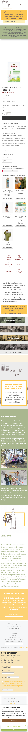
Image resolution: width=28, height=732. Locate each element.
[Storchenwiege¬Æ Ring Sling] (7, 235)
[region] (14, 718)
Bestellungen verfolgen (8, 265)
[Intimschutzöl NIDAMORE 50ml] (7, 207)
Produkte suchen (8, 258)
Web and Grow (24, 647)
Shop (3, 92)
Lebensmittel (13, 12)
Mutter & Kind (9, 14)
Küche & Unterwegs (10, 18)
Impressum (14, 633)
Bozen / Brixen (14, 703)
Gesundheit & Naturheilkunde (14, 16)
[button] (7, 161)
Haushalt (23, 12)
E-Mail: (4, 677)
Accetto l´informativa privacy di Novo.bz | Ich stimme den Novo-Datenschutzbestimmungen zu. (13, 683)
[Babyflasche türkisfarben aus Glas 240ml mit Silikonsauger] (7, 183)
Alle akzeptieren (14, 720)
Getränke (20, 18)
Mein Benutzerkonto (19, 258)
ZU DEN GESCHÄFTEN (14, 615)
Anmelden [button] (13, 730)
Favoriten (19, 264)
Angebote (5, 12)
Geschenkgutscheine (19, 271)
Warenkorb (9, 271)
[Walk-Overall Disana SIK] (20, 183)
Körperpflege (19, 14)
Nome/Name (6, 667)
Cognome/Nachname (9, 671)
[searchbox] (14, 21)
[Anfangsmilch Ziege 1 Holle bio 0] (14, 72)
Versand (4, 103)
